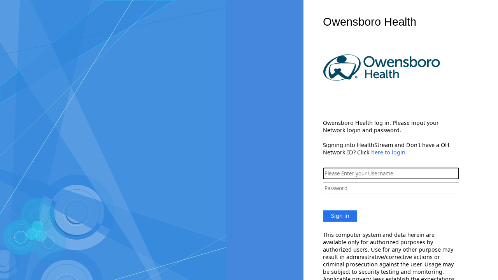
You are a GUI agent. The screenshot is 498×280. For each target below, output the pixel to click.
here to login (388, 152)
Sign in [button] (340, 215)
